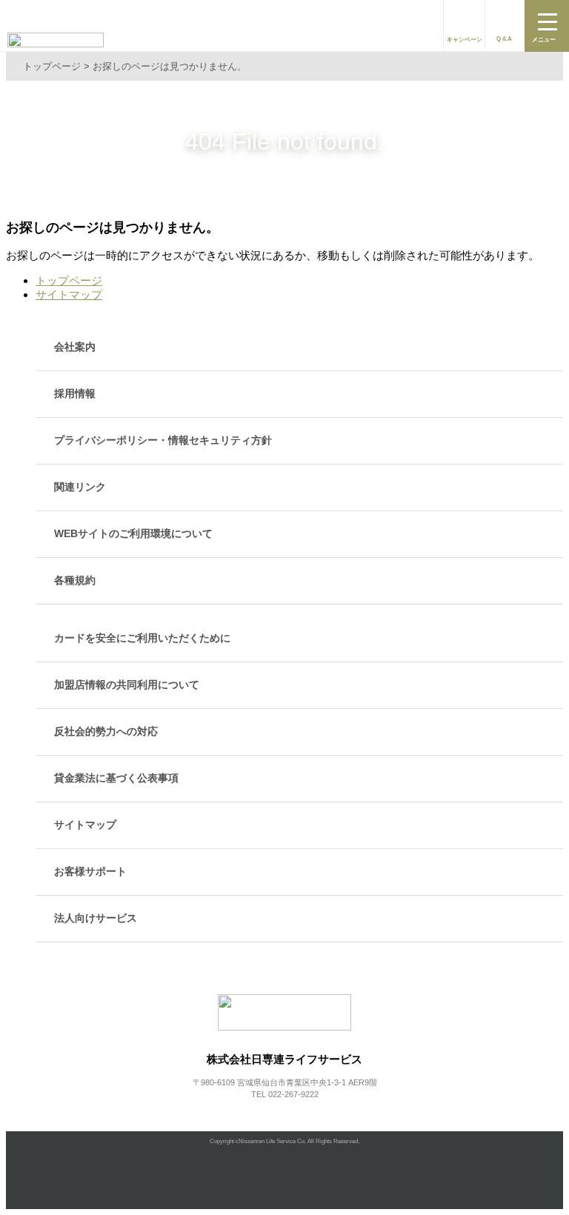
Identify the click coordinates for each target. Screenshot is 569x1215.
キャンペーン (464, 39)
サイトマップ (69, 294)
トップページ (69, 280)
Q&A (504, 39)
